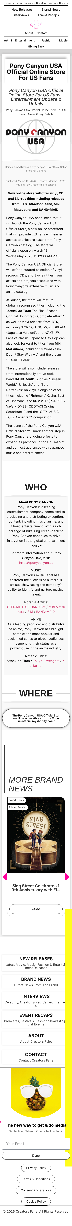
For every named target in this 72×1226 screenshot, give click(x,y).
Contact (42, 33)
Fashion (46, 40)
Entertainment (25, 40)
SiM (30, 612)
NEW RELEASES (36, 958)
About (29, 33)
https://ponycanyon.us (36, 563)
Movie (22, 807)
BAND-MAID (45, 612)
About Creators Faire (36, 1041)
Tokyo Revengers (46, 661)
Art (6, 40)
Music (63, 40)
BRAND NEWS (36, 979)
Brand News (51, 9)
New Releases (22, 9)
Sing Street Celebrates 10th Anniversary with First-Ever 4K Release (36, 889)
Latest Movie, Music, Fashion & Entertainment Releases (36, 966)
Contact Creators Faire (36, 1060)
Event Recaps (48, 15)
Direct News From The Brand (36, 985)
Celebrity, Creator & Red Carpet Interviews (36, 1003)
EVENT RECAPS (36, 1015)
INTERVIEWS (36, 996)
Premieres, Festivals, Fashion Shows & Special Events (36, 1022)
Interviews (21, 15)
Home (8, 167)
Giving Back (36, 46)
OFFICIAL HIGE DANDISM (26, 607)
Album (12, 807)
